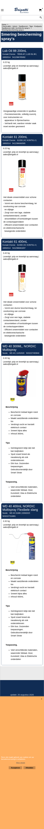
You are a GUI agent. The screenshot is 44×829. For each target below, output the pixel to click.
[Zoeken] (41, 17)
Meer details (20, 763)
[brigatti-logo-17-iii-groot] (21, 10)
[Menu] (2, 10)
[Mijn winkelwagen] (40, 10)
